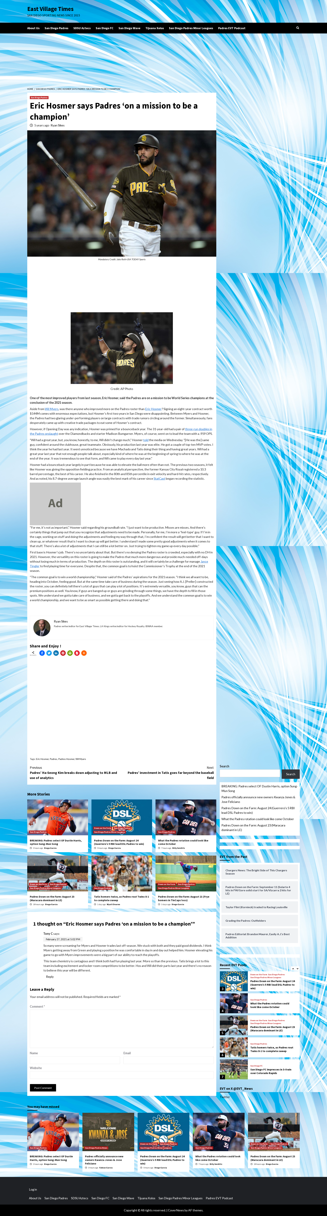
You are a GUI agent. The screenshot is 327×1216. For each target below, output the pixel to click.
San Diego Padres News (96, 1148)
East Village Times (50, 9)
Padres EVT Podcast (231, 28)
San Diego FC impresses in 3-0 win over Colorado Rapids (270, 1071)
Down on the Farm (102, 828)
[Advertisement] (163, 59)
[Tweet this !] (49, 653)
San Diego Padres (56, 28)
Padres (53, 758)
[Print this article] (70, 653)
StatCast (159, 478)
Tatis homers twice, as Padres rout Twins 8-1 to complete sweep (271, 1049)
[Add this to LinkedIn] (56, 653)
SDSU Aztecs (82, 28)
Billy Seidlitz (178, 848)
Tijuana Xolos (154, 28)
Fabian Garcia (106, 1167)
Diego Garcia (50, 848)
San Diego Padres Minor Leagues (191, 28)
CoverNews (176, 1210)
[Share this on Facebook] (42, 653)
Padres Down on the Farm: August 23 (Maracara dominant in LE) (52, 898)
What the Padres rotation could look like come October (257, 819)
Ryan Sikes (58, 125)
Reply (50, 976)
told (146, 440)
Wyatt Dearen (113, 904)
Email (127, 1053)
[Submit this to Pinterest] (63, 653)
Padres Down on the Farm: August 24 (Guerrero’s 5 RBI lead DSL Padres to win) (119, 842)
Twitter (225, 1097)
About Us (33, 28)
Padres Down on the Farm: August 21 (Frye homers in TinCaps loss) (183, 898)
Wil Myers (51, 409)
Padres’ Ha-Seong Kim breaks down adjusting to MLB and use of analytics (73, 772)
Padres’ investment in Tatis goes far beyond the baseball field (171, 772)
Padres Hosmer (66, 758)
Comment (37, 1006)
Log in (33, 1189)
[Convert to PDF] (77, 653)
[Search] (297, 28)
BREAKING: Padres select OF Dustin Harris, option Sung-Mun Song (56, 842)
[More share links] (84, 653)
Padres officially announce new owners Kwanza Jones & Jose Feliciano (258, 799)
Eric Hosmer (153, 409)
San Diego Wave (129, 28)
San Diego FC (104, 28)
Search (224, 766)
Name (34, 1053)
